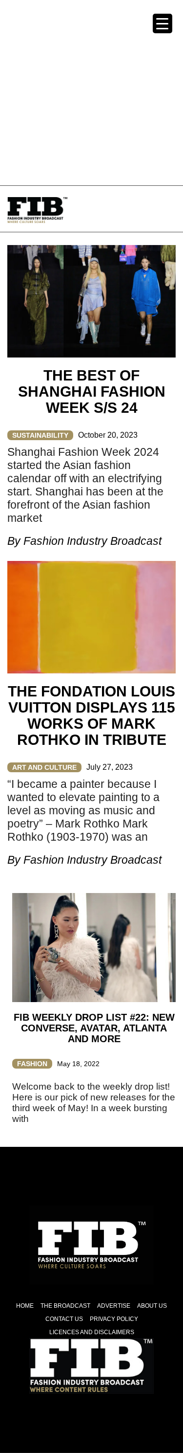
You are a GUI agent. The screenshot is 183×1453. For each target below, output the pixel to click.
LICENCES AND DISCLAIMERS (91, 1332)
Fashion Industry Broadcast (92, 541)
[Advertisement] (91, 91)
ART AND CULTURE (44, 767)
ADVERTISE (113, 1305)
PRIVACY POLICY (114, 1319)
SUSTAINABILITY (40, 435)
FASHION (32, 1064)
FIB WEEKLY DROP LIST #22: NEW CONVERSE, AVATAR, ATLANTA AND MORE (94, 1028)
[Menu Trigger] (162, 23)
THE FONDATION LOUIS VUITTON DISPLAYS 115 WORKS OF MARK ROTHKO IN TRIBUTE (91, 715)
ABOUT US (152, 1305)
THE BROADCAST (65, 1305)
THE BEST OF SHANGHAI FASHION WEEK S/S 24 (91, 391)
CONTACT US (64, 1319)
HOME (25, 1305)
